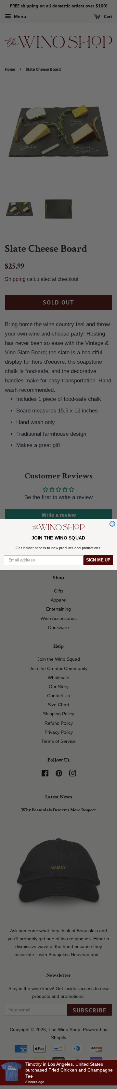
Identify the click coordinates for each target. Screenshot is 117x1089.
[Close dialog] (112, 523)
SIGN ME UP (98, 560)
